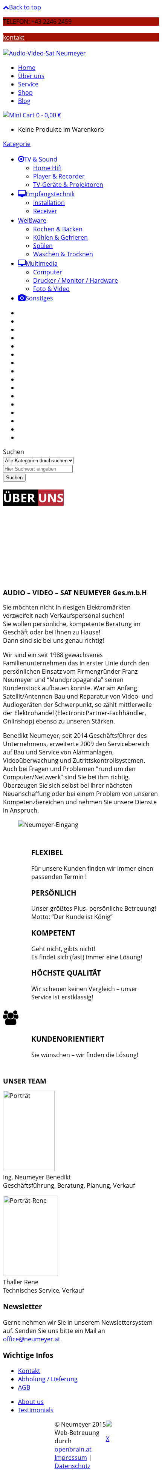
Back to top (25, 7)
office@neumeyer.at (31, 1339)
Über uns (31, 76)
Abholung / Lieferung (48, 1379)
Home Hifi (47, 168)
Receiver (45, 211)
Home (26, 67)
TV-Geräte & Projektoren (68, 184)
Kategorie (17, 144)
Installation (49, 203)
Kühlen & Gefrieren (60, 237)
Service (28, 84)
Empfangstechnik (50, 194)
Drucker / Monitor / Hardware (75, 280)
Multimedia (42, 263)
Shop (25, 92)
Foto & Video (51, 289)
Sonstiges (39, 298)
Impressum (71, 1457)
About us (31, 1402)
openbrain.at (73, 1449)
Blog (24, 101)
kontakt (13, 37)
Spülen (43, 246)
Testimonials (35, 1410)
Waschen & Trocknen (63, 254)
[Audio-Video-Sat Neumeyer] (44, 53)
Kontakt (29, 1371)
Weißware (32, 220)
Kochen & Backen (58, 229)
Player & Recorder (59, 176)
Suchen (13, 452)
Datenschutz (72, 1466)
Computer (47, 272)
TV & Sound (40, 159)
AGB (24, 1387)
